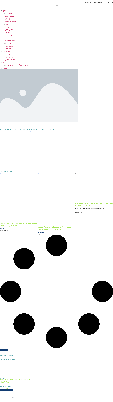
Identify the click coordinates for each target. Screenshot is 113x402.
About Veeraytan (9, 16)
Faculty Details (9, 31)
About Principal (9, 29)
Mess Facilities (9, 48)
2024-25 (10, 37)
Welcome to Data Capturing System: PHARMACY (17, 65)
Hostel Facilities (9, 46)
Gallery (4, 67)
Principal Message (10, 20)
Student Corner (7, 51)
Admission (5, 42)
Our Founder (8, 13)
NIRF (4, 62)
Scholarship (8, 32)
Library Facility (9, 39)
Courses (7, 24)
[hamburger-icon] (1, 9)
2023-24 (10, 35)
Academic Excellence (10, 59)
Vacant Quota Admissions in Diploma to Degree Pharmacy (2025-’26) (54, 228)
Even (9, 56)
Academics (5, 23)
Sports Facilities (9, 50)
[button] (4, 350)
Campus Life (6, 45)
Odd (9, 54)
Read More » (3, 228)
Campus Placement (10, 61)
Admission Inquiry (4, 373)
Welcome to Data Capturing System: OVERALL (17, 64)
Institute (7, 18)
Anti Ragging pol (4, 368)
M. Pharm (10, 27)
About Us (5, 12)
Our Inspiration (9, 15)
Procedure (8, 43)
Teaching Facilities (10, 40)
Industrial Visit (9, 57)
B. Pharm (10, 26)
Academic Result (9, 53)
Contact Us (5, 68)
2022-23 (10, 34)
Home (4, 10)
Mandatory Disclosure (10, 21)
